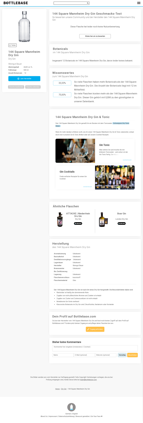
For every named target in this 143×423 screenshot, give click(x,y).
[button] (24, 78)
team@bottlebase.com (88, 380)
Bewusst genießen (82, 416)
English (75, 414)
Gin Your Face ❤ (96, 416)
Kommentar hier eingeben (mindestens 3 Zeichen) (72, 347)
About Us (44, 416)
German (68, 414)
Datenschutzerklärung (66, 416)
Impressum (53, 416)
